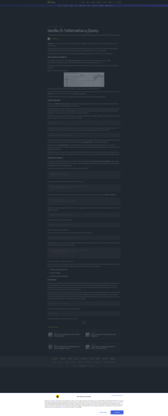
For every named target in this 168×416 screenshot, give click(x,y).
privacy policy (63, 407)
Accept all (117, 412)
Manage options (103, 412)
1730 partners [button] (53, 400)
